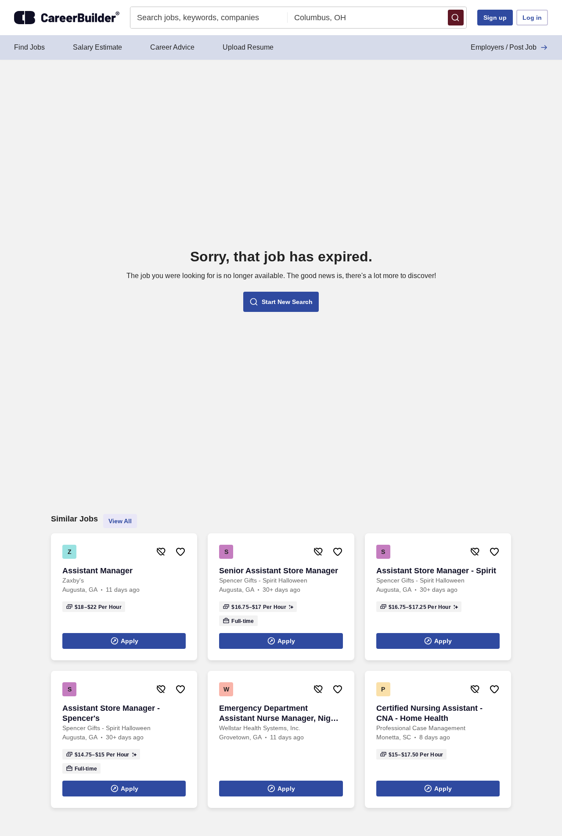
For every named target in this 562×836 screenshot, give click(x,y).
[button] (456, 17)
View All (120, 521)
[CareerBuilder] (66, 17)
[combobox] (209, 17)
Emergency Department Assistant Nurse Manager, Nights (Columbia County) (280, 714)
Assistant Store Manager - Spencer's (111, 713)
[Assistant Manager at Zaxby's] (124, 596)
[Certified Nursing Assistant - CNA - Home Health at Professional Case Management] (438, 739)
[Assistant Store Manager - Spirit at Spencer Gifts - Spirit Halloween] (438, 596)
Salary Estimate (97, 47)
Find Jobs (29, 47)
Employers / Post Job (504, 47)
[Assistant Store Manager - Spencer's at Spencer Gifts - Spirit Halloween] (124, 739)
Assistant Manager (97, 570)
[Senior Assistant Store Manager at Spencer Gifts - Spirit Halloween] (281, 596)
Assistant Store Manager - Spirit (436, 570)
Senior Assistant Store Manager (278, 570)
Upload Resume (248, 47)
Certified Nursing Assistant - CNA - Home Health (429, 713)
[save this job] (180, 552)
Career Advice (172, 47)
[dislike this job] (161, 552)
